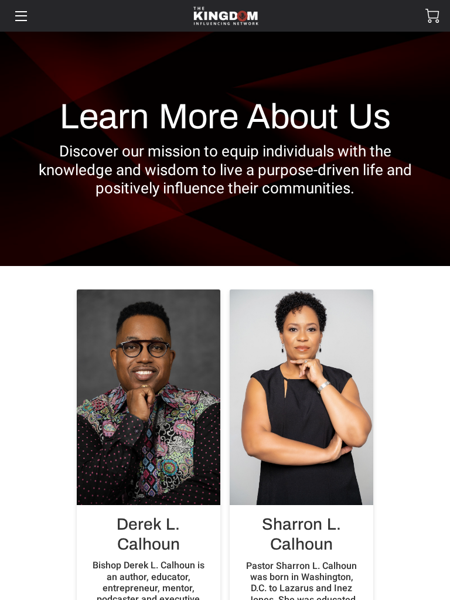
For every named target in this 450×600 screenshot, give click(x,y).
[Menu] (20, 16)
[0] (432, 16)
